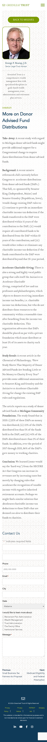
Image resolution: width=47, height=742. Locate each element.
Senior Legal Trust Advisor (16, 66)
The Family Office (12, 626)
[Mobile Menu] (43, 5)
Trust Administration (13, 623)
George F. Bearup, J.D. (16, 63)
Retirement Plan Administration (18, 617)
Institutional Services (13, 629)
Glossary (42, 708)
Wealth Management (14, 620)
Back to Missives (23, 19)
